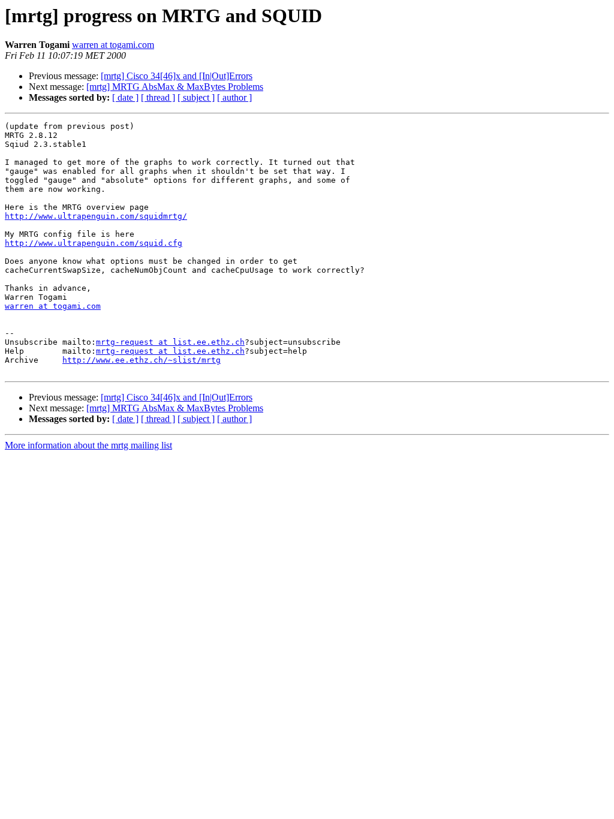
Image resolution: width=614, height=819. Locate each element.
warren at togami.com (113, 45)
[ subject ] (196, 97)
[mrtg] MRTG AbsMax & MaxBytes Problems (174, 87)
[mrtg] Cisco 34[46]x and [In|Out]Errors (176, 76)
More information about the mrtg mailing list (88, 445)
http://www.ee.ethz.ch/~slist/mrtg (141, 360)
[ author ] (234, 97)
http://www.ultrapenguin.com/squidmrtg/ (96, 216)
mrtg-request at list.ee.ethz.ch (170, 342)
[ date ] (125, 97)
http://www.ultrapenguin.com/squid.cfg (93, 243)
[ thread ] (158, 97)
